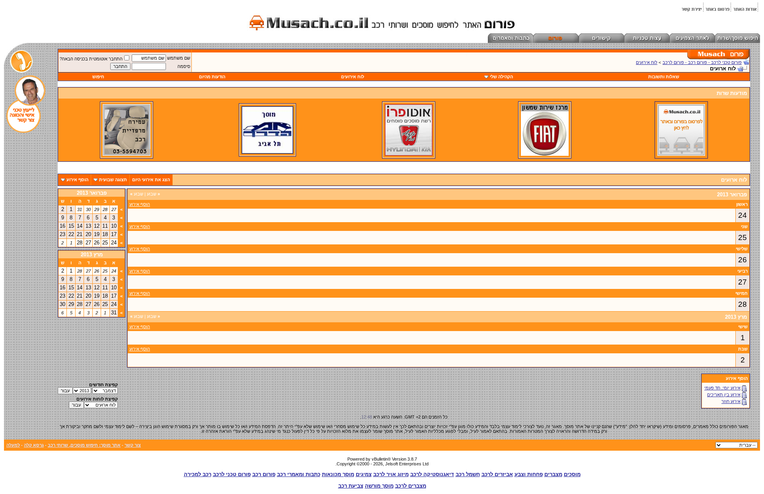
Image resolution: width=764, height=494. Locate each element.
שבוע (153, 194)
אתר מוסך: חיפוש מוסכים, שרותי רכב (84, 445)
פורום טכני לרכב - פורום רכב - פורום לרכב (702, 62)
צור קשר (133, 445)
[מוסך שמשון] (545, 154)
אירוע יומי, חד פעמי (722, 388)
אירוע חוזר (731, 401)
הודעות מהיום (212, 76)
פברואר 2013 (92, 193)
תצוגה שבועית (113, 179)
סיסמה (183, 66)
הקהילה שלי (501, 76)
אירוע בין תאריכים (724, 394)
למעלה (13, 445)
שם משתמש (178, 58)
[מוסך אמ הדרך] (267, 152)
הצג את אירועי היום (151, 179)
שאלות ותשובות (663, 76)
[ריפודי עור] (126, 154)
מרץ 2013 (92, 255)
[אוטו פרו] (409, 154)
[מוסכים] (681, 154)
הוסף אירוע (77, 179)
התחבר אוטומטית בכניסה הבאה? (91, 58)
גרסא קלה (34, 445)
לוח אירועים (646, 62)
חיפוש (98, 76)
